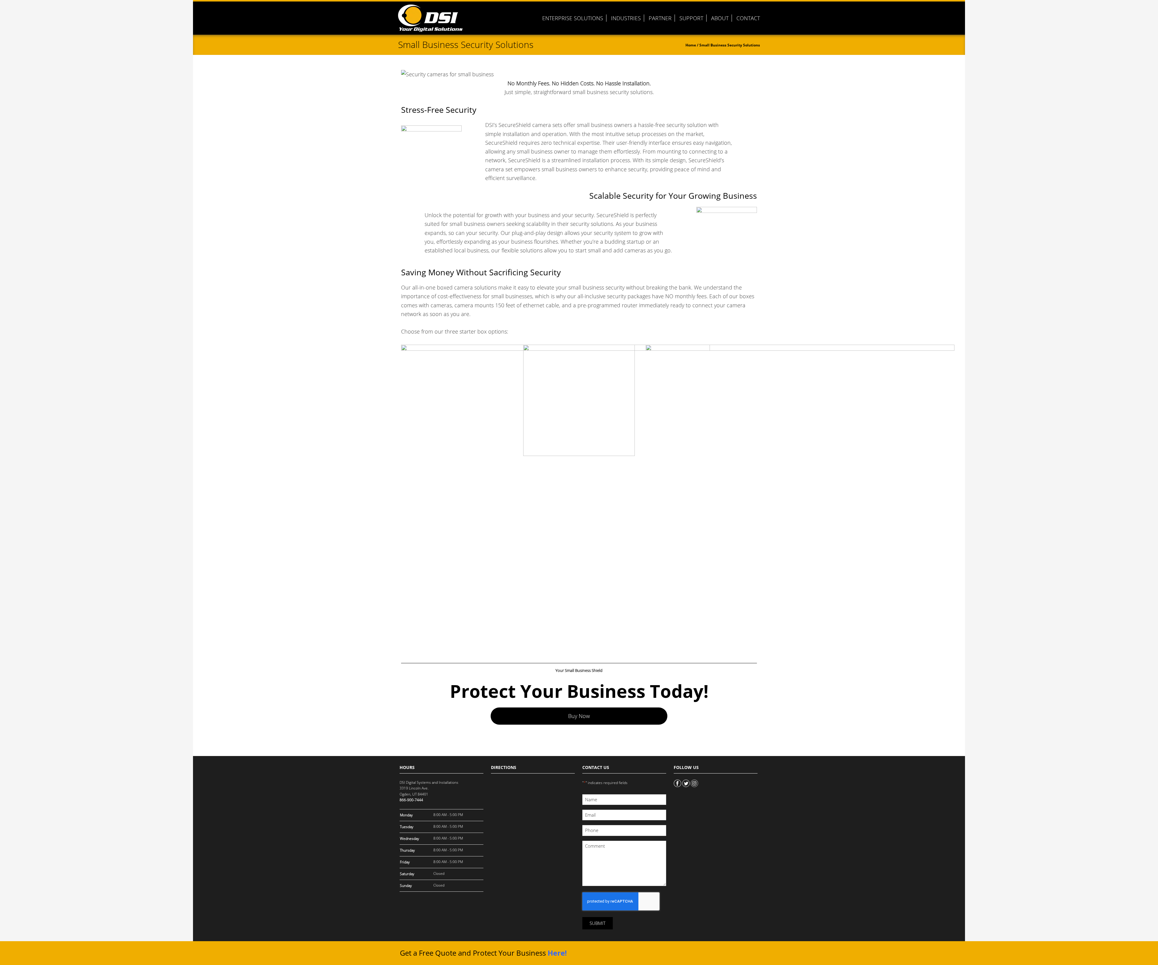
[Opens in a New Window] (678, 782)
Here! (557, 953)
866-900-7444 (411, 799)
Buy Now (579, 716)
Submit (598, 923)
